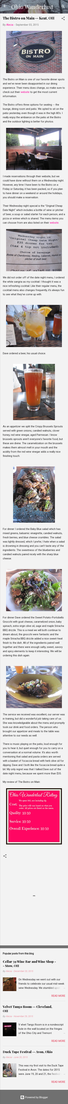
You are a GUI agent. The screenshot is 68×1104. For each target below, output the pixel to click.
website (25, 92)
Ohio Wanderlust (32, 6)
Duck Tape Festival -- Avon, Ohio (27, 1052)
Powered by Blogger (36, 1097)
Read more (58, 995)
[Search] (63, 7)
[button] (63, 19)
